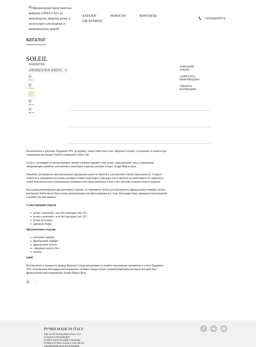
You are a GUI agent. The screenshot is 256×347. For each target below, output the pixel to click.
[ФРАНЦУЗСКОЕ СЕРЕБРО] (31, 102)
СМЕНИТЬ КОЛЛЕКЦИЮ (188, 88)
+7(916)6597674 (214, 18)
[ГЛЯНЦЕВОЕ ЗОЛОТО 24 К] (31, 110)
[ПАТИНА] (31, 85)
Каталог (89, 15)
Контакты (148, 15)
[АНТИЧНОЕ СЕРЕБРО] (31, 77)
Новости (118, 15)
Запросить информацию (188, 78)
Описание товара (187, 68)
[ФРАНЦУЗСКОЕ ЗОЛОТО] (31, 94)
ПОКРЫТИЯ (37, 64)
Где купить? (92, 21)
